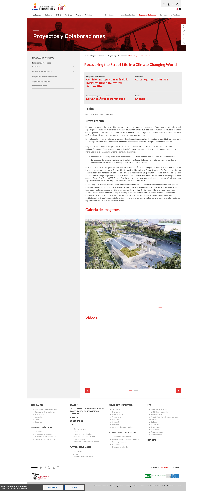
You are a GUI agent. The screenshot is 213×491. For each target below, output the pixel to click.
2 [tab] (154, 307)
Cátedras (36, 66)
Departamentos (157, 432)
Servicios (68, 15)
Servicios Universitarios (121, 405)
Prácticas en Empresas (42, 71)
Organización (156, 427)
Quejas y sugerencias (116, 486)
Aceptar (74, 487)
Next (178, 390)
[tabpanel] (133, 262)
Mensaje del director (159, 409)
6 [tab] (176, 307)
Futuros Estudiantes (127, 15)
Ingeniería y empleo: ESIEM (45, 439)
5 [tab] (171, 307)
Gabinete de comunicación (122, 427)
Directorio (155, 429)
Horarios (115, 424)
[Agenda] (164, 4)
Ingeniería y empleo (41, 81)
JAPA (75, 454)
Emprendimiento (39, 85)
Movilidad (116, 444)
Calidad (154, 422)
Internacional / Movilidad (170, 15)
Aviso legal (129, 486)
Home (87, 56)
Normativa (155, 424)
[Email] (173, 4)
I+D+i (58, 15)
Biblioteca (116, 412)
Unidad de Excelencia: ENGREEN (86, 441)
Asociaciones (40, 414)
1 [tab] (149, 307)
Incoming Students (119, 442)
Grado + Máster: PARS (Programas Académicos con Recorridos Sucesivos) (87, 411)
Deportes (38, 422)
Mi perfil (165, 467)
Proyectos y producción (82, 434)
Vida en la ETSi (156, 414)
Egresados (39, 417)
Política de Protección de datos (171, 486)
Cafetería (115, 422)
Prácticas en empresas (43, 434)
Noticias (151, 440)
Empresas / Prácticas (147, 15)
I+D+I (72, 425)
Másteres (74, 417)
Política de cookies (6, 488)
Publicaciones (156, 434)
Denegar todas (53, 487)
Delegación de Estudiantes (45, 412)
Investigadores (79, 439)
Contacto (177, 467)
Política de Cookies (154, 486)
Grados (74, 405)
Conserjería (116, 417)
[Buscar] (177, 4)
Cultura (37, 419)
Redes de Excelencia (120, 447)
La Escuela (37, 15)
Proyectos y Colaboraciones (118, 56)
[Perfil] (168, 4)
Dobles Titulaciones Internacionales (126, 439)
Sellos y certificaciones (101, 486)
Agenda (155, 467)
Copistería (116, 419)
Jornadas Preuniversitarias (83, 456)
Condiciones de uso (140, 486)
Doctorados (76, 421)
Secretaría (116, 409)
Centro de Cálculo (119, 414)
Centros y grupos (79, 429)
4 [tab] (165, 307)
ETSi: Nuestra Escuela (159, 412)
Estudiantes (109, 15)
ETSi (149, 405)
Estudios (48, 15)
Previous (87, 390)
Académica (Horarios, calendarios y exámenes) (163, 418)
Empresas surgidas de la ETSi (84, 436)
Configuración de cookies (20, 488)
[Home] (49, 6)
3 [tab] (160, 307)
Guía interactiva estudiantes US (46, 409)
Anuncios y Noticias (84, 15)
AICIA (75, 431)
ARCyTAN (77, 451)
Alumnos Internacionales (121, 437)
